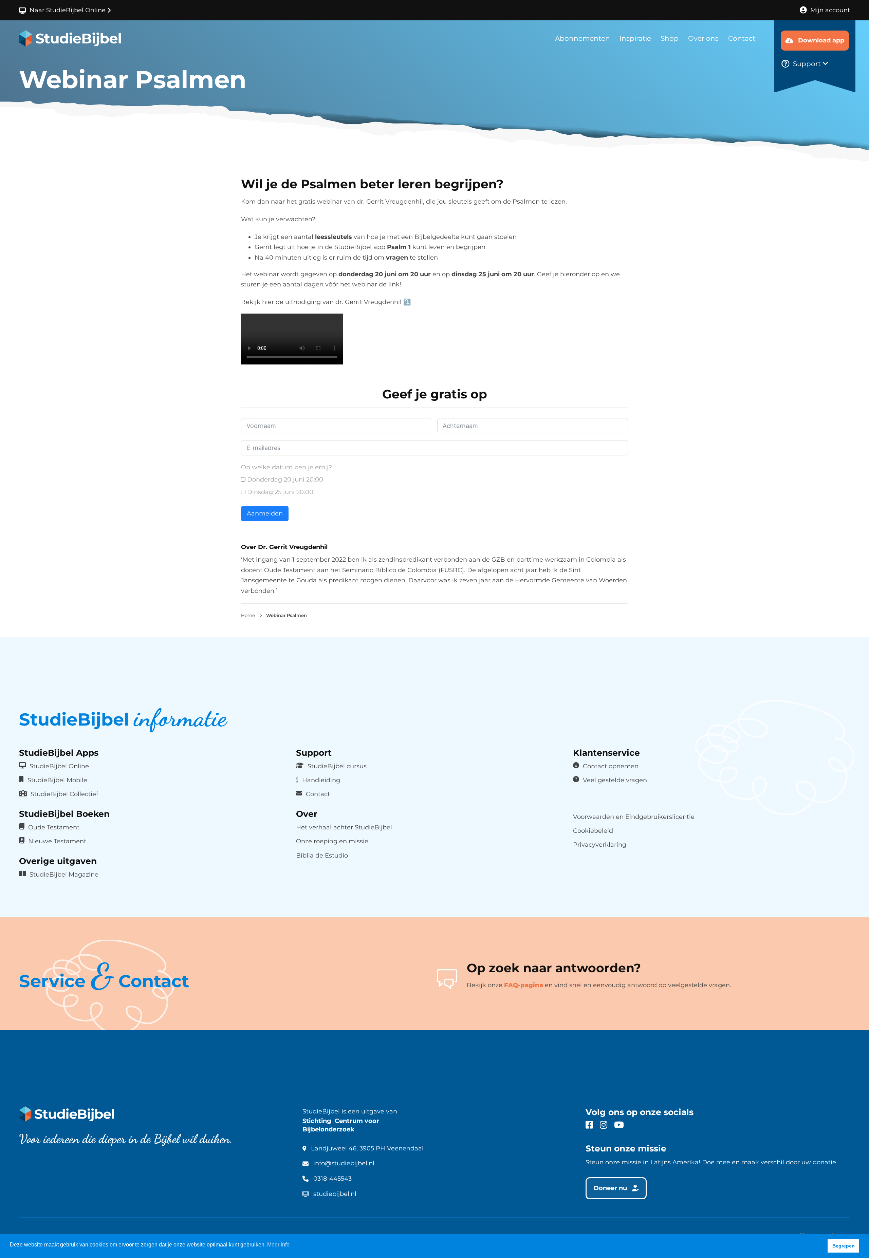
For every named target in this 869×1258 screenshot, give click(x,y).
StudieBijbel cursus (337, 766)
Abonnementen (582, 38)
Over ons (703, 38)
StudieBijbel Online (59, 766)
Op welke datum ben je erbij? (286, 467)
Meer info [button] (278, 1244)
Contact (741, 38)
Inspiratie (635, 38)
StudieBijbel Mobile (57, 780)
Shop (670, 38)
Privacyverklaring (599, 844)
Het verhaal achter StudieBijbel (344, 827)
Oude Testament (53, 827)
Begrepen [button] (843, 1245)
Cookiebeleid (593, 830)
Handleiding (321, 780)
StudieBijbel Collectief (64, 794)
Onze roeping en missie (332, 841)
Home (248, 615)
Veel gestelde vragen (615, 780)
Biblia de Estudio (322, 855)
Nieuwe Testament (57, 841)
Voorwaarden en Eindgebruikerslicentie (634, 817)
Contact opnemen (611, 766)
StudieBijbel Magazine (64, 874)
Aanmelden (265, 513)
